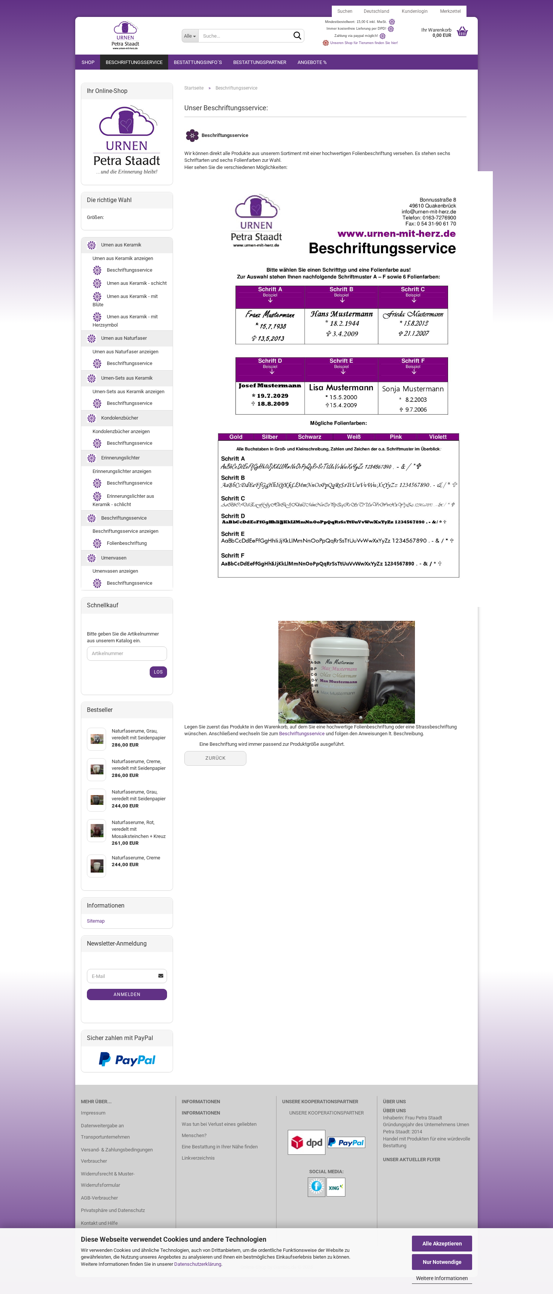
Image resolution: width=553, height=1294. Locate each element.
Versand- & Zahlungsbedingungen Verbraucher (117, 1155)
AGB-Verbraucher (99, 1198)
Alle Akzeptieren (442, 1244)
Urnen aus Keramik (120, 245)
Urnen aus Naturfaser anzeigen (125, 351)
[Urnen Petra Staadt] (125, 36)
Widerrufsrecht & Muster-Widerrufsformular (108, 1179)
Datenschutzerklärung (197, 1264)
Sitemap (96, 921)
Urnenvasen (113, 558)
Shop (88, 62)
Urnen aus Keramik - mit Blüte (125, 300)
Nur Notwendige (442, 1262)
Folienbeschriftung (126, 543)
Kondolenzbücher (119, 418)
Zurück (215, 758)
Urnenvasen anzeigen (115, 571)
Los (158, 672)
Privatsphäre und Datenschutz (113, 1210)
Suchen (344, 11)
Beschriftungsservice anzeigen (125, 531)
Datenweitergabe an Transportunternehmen (105, 1131)
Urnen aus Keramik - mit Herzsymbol (125, 321)
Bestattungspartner (259, 62)
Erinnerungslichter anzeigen (122, 471)
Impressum (93, 1113)
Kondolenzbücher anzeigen (121, 431)
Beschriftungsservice (134, 62)
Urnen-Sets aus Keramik (126, 378)
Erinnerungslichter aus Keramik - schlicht (123, 500)
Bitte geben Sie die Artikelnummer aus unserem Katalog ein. (123, 637)
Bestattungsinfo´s (198, 62)
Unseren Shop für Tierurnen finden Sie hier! (364, 43)
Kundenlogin (414, 11)
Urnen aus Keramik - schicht (136, 283)
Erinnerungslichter (120, 458)
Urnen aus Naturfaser (123, 338)
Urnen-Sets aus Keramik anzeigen (128, 391)
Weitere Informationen (442, 1278)
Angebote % (312, 62)
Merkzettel (450, 11)
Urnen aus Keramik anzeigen (123, 258)
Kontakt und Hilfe (99, 1223)
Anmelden (127, 994)
